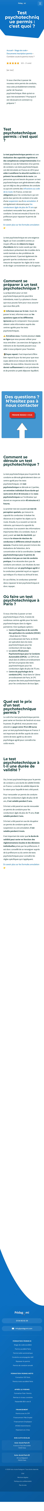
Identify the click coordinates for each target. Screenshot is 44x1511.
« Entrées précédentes (13, 1295)
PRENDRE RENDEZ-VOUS (22, 415)
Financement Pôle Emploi (22, 1418)
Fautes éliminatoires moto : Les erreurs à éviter (19, 1258)
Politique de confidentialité (22, 1481)
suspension (13, 201)
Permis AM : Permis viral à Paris (21, 1131)
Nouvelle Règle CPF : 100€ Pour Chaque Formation (19, 931)
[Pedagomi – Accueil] (22, 3)
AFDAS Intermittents (22, 1426)
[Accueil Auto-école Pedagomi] (22, 1313)
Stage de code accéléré (23, 1345)
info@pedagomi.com (22, 1328)
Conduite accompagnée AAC (23, 1357)
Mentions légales (22, 1477)
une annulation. (29, 201)
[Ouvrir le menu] (40, 3)
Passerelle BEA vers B (23, 1402)
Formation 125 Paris (22, 1377)
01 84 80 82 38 (22, 1321)
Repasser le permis (23, 1361)
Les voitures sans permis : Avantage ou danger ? (22, 1066)
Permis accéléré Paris (23, 1349)
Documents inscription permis (19, 53)
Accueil (10, 50)
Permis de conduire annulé (23, 1365)
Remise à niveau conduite (22, 1397)
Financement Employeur (23, 1422)
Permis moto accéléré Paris (23, 1381)
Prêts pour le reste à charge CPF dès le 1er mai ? (20, 999)
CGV (22, 1473)
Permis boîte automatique (23, 1353)
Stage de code (21, 50)
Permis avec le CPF (23, 1413)
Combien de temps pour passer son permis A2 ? (22, 1194)
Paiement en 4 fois (23, 1430)
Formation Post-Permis (22, 1393)
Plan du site (23, 1485)
